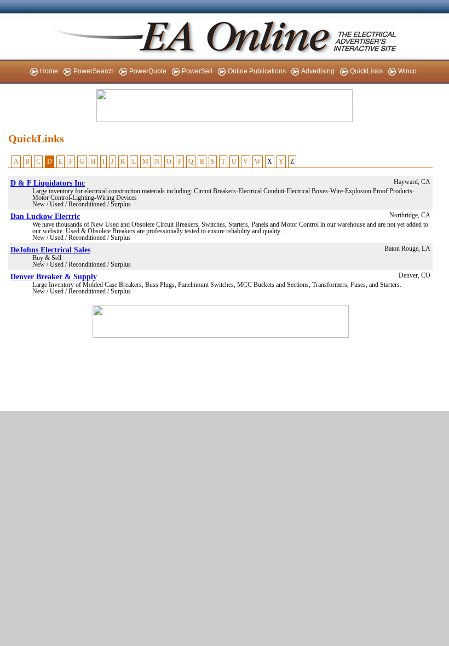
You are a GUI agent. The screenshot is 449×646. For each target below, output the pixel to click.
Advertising (318, 71)
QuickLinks (366, 71)
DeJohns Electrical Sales (50, 249)
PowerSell (197, 71)
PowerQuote (147, 71)
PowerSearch (93, 71)
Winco (407, 71)
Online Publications (257, 71)
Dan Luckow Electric (45, 216)
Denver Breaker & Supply (53, 276)
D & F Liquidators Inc (47, 182)
